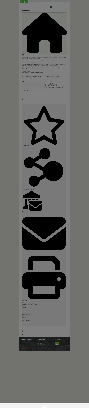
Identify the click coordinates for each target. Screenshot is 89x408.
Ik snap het (44, 406)
